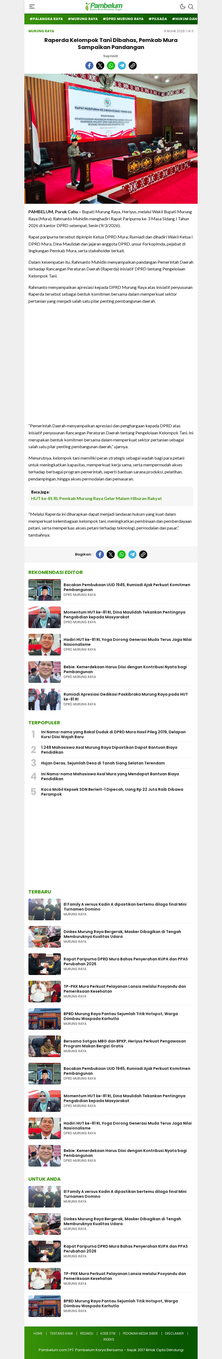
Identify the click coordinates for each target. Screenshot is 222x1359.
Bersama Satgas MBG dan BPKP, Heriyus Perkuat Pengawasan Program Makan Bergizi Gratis (125, 1043)
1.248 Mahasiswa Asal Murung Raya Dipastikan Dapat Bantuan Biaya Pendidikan (109, 750)
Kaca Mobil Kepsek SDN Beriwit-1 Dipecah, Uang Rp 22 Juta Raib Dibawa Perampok (112, 792)
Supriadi (110, 56)
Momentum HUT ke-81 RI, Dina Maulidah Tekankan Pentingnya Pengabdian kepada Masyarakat (124, 614)
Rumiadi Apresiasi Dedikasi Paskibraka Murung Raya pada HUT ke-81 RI (126, 697)
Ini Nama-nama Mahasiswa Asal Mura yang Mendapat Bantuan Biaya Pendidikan (110, 776)
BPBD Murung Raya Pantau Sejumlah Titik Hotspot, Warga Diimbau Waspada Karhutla (121, 1016)
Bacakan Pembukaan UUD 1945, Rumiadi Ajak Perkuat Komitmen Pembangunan (127, 587)
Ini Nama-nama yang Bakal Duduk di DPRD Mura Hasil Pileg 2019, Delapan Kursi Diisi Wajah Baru (113, 734)
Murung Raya (41, 31)
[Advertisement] (111, 363)
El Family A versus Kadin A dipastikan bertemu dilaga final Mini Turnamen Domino (125, 907)
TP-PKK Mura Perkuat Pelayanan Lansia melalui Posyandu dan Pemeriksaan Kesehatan (125, 989)
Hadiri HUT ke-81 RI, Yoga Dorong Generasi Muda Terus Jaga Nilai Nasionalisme (128, 642)
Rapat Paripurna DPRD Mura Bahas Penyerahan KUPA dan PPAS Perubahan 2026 (126, 961)
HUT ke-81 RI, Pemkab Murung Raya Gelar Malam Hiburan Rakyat (96, 498)
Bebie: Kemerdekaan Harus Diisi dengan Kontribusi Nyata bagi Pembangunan (125, 669)
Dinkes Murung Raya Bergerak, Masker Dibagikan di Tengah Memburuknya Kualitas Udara (122, 934)
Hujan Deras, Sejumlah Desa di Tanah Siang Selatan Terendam (103, 763)
